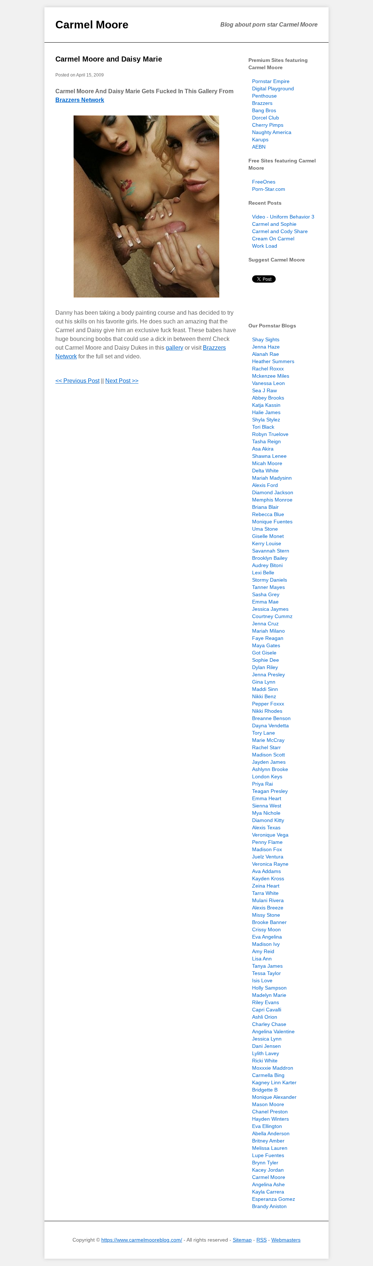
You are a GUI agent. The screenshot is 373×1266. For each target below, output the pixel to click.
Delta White (265, 470)
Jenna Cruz (265, 623)
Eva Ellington (267, 1126)
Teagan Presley (270, 791)
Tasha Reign (266, 441)
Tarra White (265, 893)
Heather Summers (273, 361)
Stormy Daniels (269, 580)
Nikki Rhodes (267, 711)
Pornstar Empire (271, 81)
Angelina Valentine (273, 1031)
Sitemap (242, 1240)
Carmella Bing (268, 1075)
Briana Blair (265, 507)
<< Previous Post (77, 381)
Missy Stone (266, 915)
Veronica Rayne (270, 864)
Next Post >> (121, 381)
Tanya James (267, 966)
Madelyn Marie (269, 995)
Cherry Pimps (267, 125)
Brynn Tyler (265, 1162)
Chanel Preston (270, 1111)
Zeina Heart (265, 886)
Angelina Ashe (268, 1184)
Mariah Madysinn (272, 478)
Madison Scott (268, 755)
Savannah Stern (270, 551)
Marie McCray (268, 740)
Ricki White (265, 1060)
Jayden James (269, 762)
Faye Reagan (267, 638)
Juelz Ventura (267, 857)
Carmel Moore (92, 25)
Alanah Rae (265, 354)
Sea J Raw (264, 390)
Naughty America (271, 132)
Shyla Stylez (266, 419)
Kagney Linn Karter (274, 1082)
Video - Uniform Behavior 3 (283, 217)
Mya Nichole (266, 813)
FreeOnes (263, 182)
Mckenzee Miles (270, 376)
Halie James (266, 412)
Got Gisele (264, 653)
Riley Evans (265, 1002)
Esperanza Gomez (273, 1199)
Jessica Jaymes (270, 609)
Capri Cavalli (266, 1010)
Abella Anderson (271, 1133)
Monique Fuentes (272, 521)
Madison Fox (267, 849)
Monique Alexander (274, 1097)
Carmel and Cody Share (280, 231)
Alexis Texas (266, 827)
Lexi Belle (263, 572)
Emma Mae (265, 602)
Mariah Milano (268, 631)
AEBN (259, 147)
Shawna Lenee (269, 456)
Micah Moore (267, 463)
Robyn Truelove (270, 434)
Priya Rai (262, 784)
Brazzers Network (79, 100)
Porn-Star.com (268, 189)
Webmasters (286, 1240)
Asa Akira (263, 449)
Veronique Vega (270, 835)
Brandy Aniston (269, 1206)
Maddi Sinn (265, 689)
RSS (261, 1240)
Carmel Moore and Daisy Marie (108, 59)
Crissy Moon (266, 929)
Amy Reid (263, 951)
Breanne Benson (271, 718)
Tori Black (263, 427)
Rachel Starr (266, 747)
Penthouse (264, 96)
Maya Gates (266, 645)
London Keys (267, 776)
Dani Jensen (266, 1046)
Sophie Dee (265, 660)
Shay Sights (265, 339)
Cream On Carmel (273, 238)
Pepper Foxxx (268, 704)
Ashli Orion (264, 1017)
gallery (174, 348)
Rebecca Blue (268, 514)
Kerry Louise (266, 543)
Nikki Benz (264, 696)
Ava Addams (266, 871)
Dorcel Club (265, 118)
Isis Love (262, 980)
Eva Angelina (267, 937)
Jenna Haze (266, 347)
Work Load (264, 246)
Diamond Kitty (268, 820)
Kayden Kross (268, 878)
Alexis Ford (265, 485)
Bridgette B (265, 1090)
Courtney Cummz (272, 616)
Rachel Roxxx (268, 368)
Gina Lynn (263, 682)
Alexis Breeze (267, 908)
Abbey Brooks (268, 398)
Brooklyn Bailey (269, 558)
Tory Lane (263, 733)
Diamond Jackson (272, 492)
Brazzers (262, 103)
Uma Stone (265, 529)
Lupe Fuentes (268, 1155)
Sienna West (266, 806)
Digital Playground (273, 88)
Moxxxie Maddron (272, 1068)
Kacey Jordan (268, 1170)
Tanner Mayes (268, 587)
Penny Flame (267, 842)
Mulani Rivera (268, 900)
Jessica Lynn (267, 1039)
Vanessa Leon (268, 383)
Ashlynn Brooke (270, 769)
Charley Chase (269, 1024)
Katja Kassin (266, 405)
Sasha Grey (265, 594)
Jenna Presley (268, 674)
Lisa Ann (262, 959)
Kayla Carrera (268, 1192)
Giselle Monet (268, 536)
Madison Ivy (266, 944)
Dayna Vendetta (270, 725)
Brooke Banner (269, 922)
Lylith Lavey (265, 1053)
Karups (260, 139)
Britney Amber (268, 1141)
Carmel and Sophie (274, 224)
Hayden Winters (270, 1119)
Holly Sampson (269, 988)
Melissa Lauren (269, 1148)
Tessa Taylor (266, 973)
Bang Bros (264, 110)
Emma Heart (266, 798)
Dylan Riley (265, 667)
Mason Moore (268, 1104)
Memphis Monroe (272, 500)
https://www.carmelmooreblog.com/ (141, 1240)
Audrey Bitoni (267, 565)
